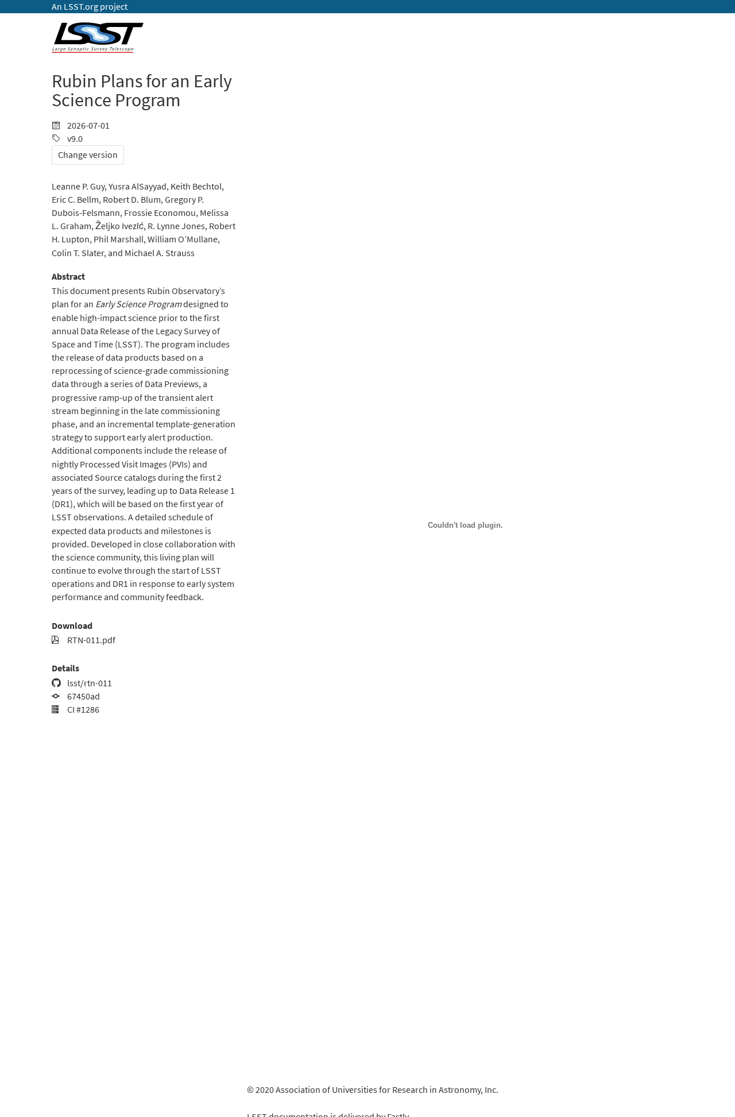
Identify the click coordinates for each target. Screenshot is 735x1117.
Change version (88, 155)
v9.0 (74, 139)
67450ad (82, 696)
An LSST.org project (89, 7)
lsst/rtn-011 (88, 683)
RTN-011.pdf (90, 640)
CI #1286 (82, 710)
